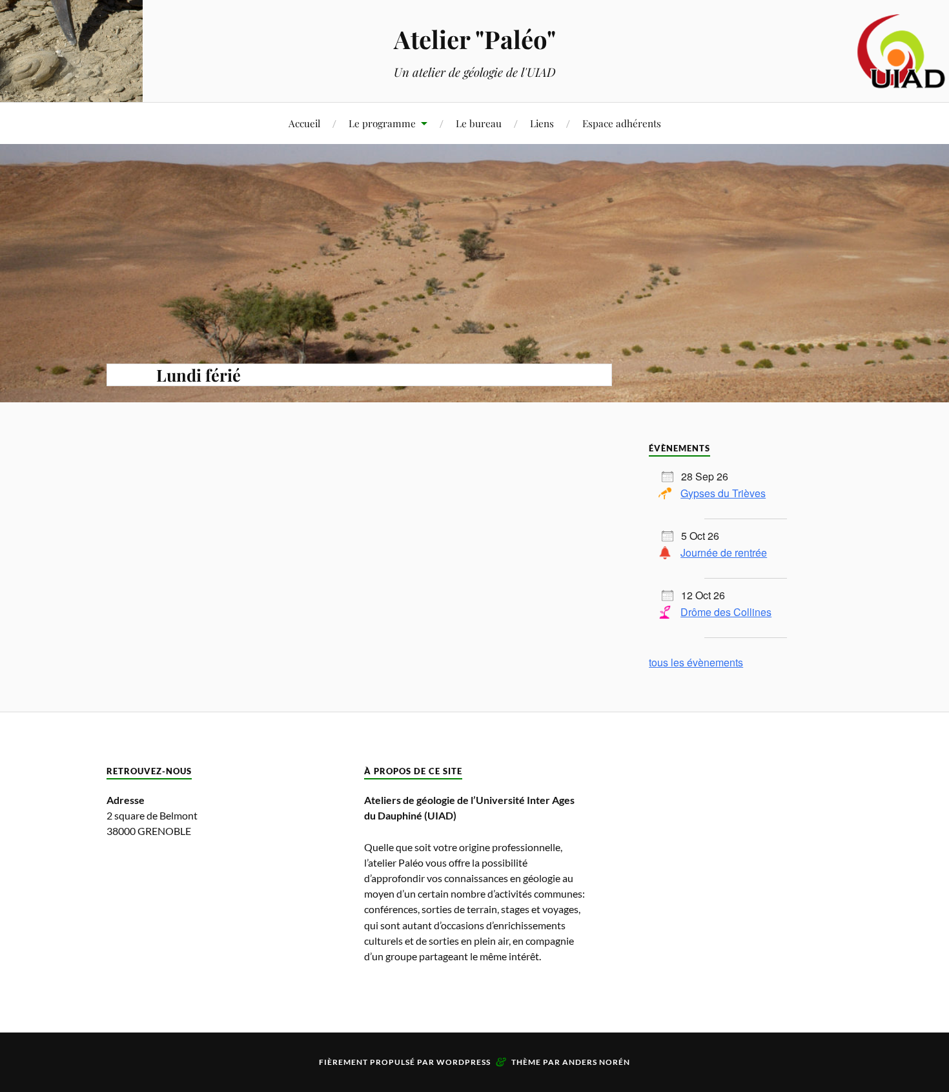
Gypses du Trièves (723, 493)
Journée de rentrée (723, 552)
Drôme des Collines (725, 611)
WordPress (463, 1062)
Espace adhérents (621, 123)
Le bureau (479, 123)
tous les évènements (696, 662)
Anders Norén (596, 1062)
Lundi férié (198, 375)
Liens (542, 123)
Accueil (304, 123)
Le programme (382, 123)
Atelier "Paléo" (475, 39)
